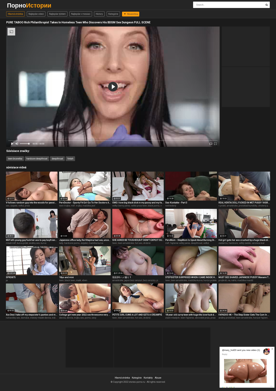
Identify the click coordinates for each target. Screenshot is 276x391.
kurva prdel (22, 243)
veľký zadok (245, 243)
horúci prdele (210, 280)
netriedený (170, 205)
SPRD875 (10, 277)
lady (61, 243)
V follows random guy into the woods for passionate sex (31, 202)
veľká (21, 205)
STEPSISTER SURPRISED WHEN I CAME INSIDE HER (191, 277)
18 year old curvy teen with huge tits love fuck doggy (191, 314)
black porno (154, 205)
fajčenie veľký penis (180, 243)
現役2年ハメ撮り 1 (121, 277)
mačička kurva (96, 243)
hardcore (233, 243)
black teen (70, 280)
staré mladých (172, 317)
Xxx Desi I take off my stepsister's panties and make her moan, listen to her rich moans (31, 314)
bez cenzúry (149, 280)
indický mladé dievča (40, 317)
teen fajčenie (187, 317)
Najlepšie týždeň (57, 14)
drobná (146, 243)
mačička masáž (245, 280)
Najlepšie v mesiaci (80, 14)
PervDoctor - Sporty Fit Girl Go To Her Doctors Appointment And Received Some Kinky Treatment (85, 202)
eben (84, 280)
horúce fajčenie (261, 317)
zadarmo (223, 243)
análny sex (34, 243)
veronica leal (258, 243)
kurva (43, 243)
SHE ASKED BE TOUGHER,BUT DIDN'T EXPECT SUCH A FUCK (138, 240)
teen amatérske (126, 243)
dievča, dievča (66, 317)
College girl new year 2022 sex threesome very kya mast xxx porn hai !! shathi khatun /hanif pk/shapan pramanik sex (85, 314)
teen (114, 243)
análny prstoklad (226, 317)
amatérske (232, 205)
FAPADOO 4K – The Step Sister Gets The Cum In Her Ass (244, 314)
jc (157, 280)
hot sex (138, 243)
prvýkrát (222, 280)
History (99, 14)
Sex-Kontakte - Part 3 (176, 202)
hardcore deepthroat (37, 158)
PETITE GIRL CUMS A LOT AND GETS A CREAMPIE (137, 314)
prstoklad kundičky (248, 205)
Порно (15, 5)
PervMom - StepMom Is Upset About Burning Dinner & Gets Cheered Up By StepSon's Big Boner (191, 240)
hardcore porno (72, 243)
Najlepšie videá (36, 14)
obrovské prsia (202, 317)
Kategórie (113, 14)
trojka (79, 205)
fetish (70, 158)
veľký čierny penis (121, 205)
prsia (27, 205)
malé (78, 280)
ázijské (13, 205)
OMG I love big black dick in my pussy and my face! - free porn (138, 202)
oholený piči (264, 205)
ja (7, 280)
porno (88, 317)
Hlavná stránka (15, 14)
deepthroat (57, 158)
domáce (25, 317)
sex (7, 205)
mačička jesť (89, 205)
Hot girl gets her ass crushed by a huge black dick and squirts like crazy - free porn (244, 240)
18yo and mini (66, 277)
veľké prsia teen (139, 205)
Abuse (158, 377)
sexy (94, 317)
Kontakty (148, 377)
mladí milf (11, 243)
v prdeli (222, 205)
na (229, 280)
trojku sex (79, 317)
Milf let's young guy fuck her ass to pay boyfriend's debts (31, 240)
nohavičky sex (13, 317)
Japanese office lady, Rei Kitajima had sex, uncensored (85, 240)
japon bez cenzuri (133, 280)
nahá (233, 280)
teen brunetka (15, 158)
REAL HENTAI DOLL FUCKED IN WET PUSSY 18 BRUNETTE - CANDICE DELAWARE (244, 202)
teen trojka (64, 205)
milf (73, 205)
